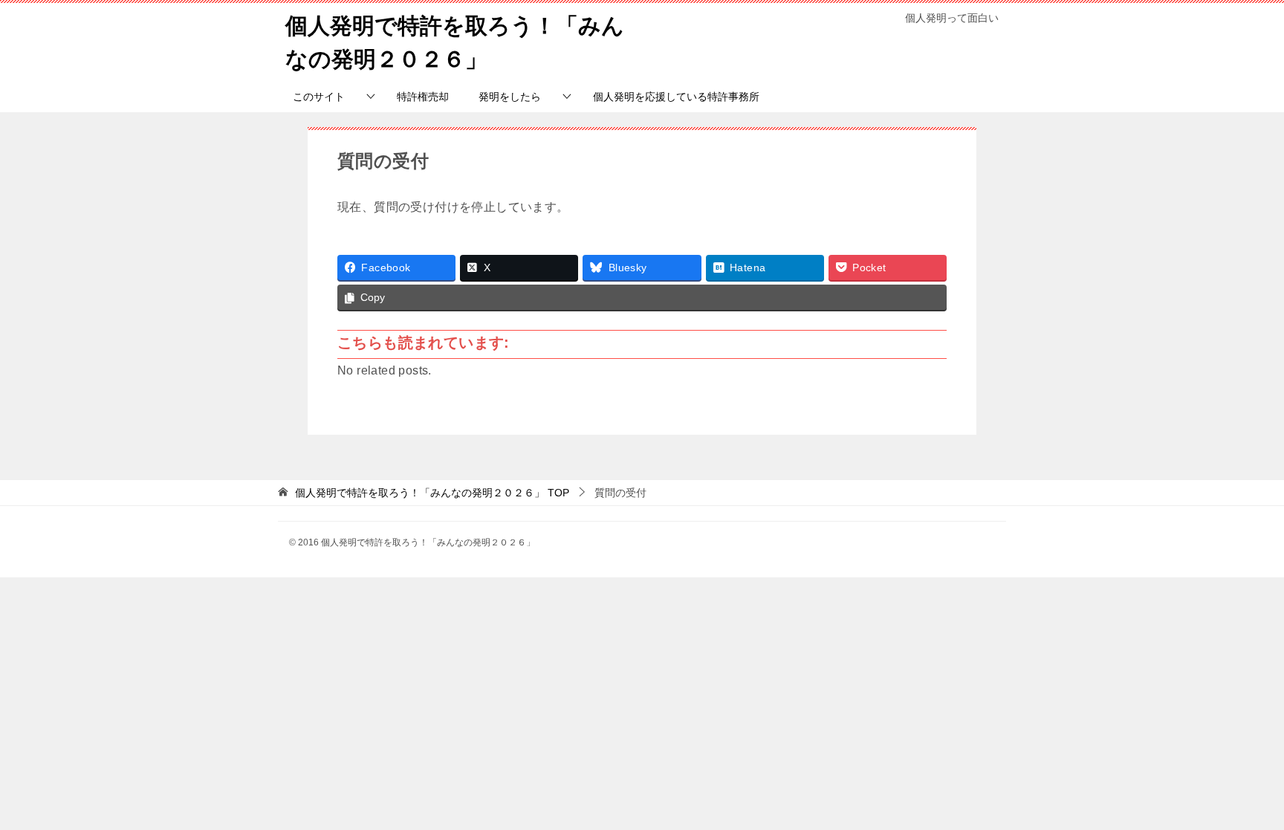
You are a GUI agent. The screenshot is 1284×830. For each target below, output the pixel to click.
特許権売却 (423, 97)
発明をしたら (510, 97)
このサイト (319, 97)
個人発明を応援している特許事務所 (676, 97)
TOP (432, 493)
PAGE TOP (1243, 792)
